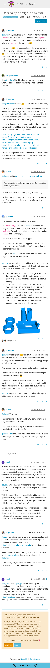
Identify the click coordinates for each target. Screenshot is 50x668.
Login (17, 645)
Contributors (35, 659)
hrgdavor (10, 30)
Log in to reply (41, 21)
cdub (8, 462)
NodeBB (24, 659)
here (15, 253)
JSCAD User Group (26, 4)
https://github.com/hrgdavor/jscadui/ (17, 545)
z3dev (8, 172)
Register (8, 645)
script (28, 225)
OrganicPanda (12, 76)
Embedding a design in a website (28, 176)
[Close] (45, 615)
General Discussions (11, 17)
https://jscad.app (12, 555)
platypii (9, 216)
